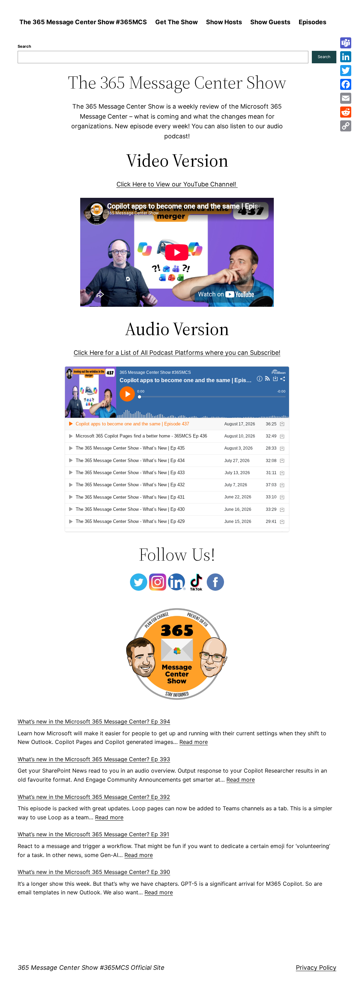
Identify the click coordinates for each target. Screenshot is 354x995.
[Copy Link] (346, 126)
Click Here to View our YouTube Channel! (177, 184)
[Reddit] (346, 112)
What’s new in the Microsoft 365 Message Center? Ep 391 (93, 834)
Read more (193, 741)
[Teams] (346, 43)
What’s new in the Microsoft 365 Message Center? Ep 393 (94, 759)
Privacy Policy (316, 967)
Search (24, 46)
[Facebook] (346, 84)
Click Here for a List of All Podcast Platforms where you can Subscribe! (177, 352)
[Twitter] (346, 70)
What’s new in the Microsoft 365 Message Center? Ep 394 (94, 721)
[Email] (346, 98)
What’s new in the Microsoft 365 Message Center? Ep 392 (94, 796)
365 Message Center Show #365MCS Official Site (91, 967)
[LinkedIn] (346, 57)
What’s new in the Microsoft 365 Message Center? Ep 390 (94, 871)
